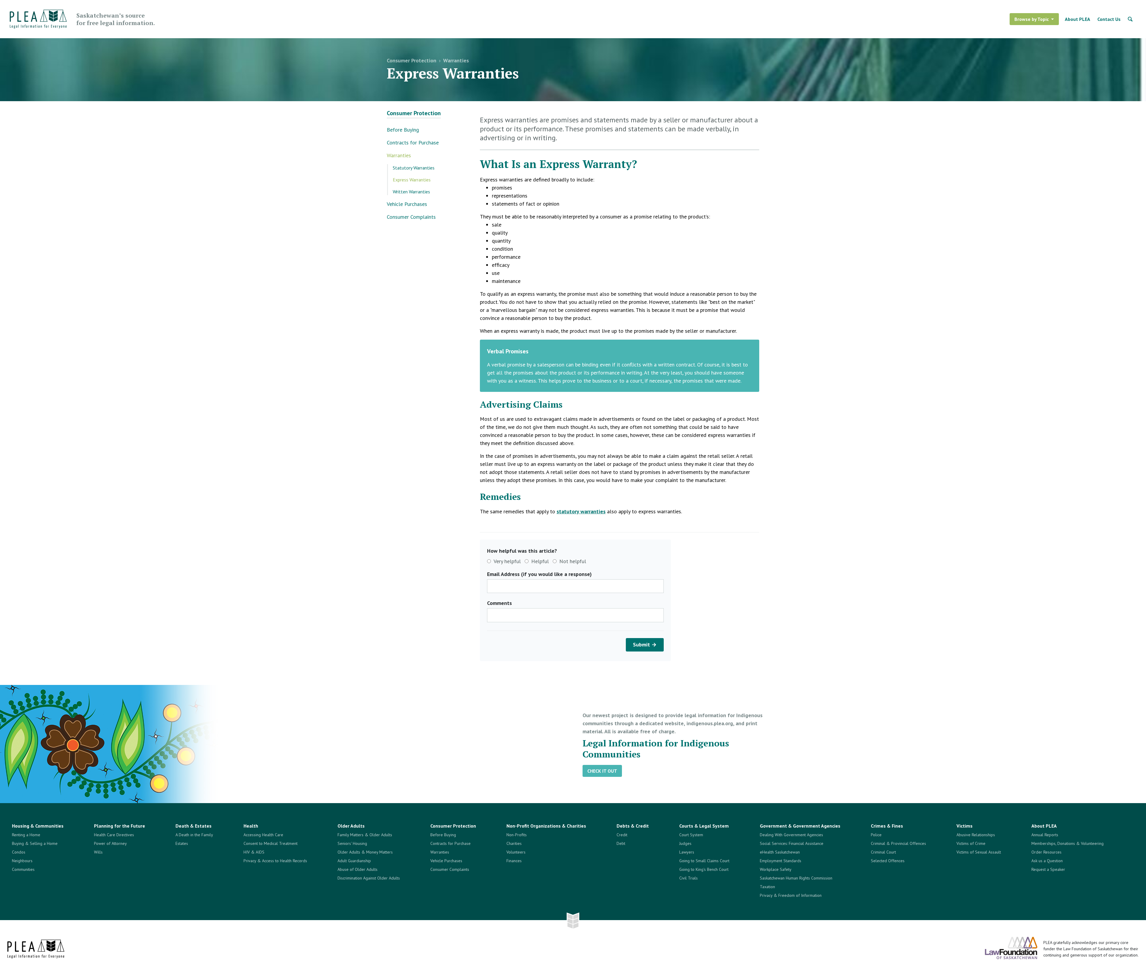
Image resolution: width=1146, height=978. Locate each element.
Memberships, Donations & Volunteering (1067, 843)
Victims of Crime (970, 843)
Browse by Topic (1031, 19)
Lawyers (686, 852)
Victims (964, 826)
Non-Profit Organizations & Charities (546, 826)
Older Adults (351, 826)
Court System (691, 834)
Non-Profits (516, 834)
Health (251, 826)
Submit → (645, 644)
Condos (18, 852)
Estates (181, 843)
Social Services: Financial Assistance (791, 843)
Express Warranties (412, 180)
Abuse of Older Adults (358, 869)
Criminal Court (883, 852)
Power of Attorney (110, 843)
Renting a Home (26, 834)
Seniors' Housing (352, 843)
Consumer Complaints (411, 216)
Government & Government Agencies (800, 826)
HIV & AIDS (254, 852)
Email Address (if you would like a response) (539, 574)
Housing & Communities (38, 826)
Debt (621, 843)
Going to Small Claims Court (704, 860)
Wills (98, 852)
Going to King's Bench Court (703, 869)
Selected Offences (888, 860)
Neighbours (22, 860)
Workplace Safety (775, 869)
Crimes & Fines (887, 826)
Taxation (767, 886)
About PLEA (1077, 19)
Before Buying (403, 129)
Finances (514, 860)
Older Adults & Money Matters (365, 852)
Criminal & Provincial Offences (898, 843)
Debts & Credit (633, 826)
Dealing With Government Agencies (791, 834)
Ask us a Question (1047, 860)
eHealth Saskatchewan (780, 852)
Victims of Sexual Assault (978, 852)
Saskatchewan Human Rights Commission (796, 878)
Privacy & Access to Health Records (275, 860)
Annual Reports (1044, 834)
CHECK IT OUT (602, 771)
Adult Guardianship (354, 860)
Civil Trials (688, 878)
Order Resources (1046, 852)
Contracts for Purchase (413, 142)
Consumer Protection (411, 60)
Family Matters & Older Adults (365, 834)
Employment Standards (780, 860)
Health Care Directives (114, 834)
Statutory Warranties (414, 168)
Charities (514, 843)
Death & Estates (193, 826)
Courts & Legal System (704, 826)
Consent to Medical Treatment (271, 843)
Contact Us (1109, 19)
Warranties (456, 60)
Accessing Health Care (263, 834)
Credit (622, 834)
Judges (685, 843)
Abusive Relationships (975, 834)
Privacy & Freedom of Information (791, 895)
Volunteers (516, 852)
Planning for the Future (119, 826)
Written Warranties (411, 192)
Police (876, 834)
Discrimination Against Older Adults (369, 878)
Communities (23, 869)
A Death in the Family (194, 834)
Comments (499, 603)
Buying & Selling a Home (35, 843)
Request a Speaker (1048, 869)
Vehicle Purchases (407, 204)
